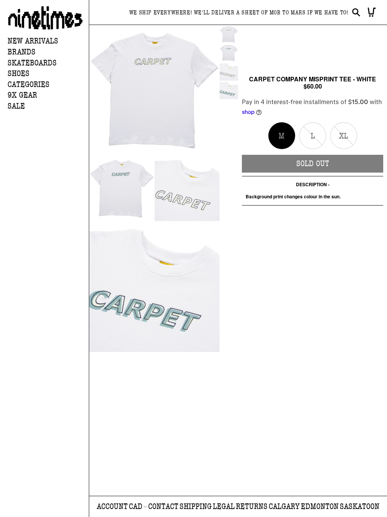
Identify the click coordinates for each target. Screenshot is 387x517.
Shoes (18, 73)
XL (348, 140)
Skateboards (32, 63)
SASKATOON (359, 506)
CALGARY (284, 506)
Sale (16, 106)
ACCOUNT (112, 506)
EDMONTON (320, 506)
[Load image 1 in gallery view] (229, 34)
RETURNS (252, 506)
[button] (48, 52)
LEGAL (224, 506)
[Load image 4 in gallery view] (229, 90)
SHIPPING (196, 506)
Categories (29, 84)
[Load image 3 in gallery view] (229, 71)
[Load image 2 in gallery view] (229, 53)
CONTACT (163, 506)
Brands (22, 52)
